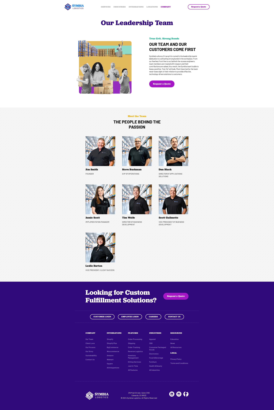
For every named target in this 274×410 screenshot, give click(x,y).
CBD (151, 343)
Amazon (110, 355)
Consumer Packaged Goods (157, 348)
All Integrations (113, 368)
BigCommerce (112, 347)
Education (174, 339)
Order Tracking (134, 347)
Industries (120, 7)
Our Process (90, 347)
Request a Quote (198, 6)
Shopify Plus (112, 343)
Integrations (136, 7)
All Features (133, 370)
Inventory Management (133, 356)
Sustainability (91, 355)
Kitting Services (134, 362)
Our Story (89, 351)
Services (106, 7)
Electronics (154, 354)
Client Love (90, 343)
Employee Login (130, 316)
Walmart (110, 359)
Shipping (131, 343)
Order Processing (135, 339)
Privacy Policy (175, 359)
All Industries (154, 370)
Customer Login (102, 316)
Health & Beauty (155, 366)
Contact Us (174, 316)
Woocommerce (113, 351)
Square (110, 363)
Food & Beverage (156, 358)
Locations (152, 7)
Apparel (152, 339)
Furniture (153, 362)
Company (166, 7)
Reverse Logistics (135, 351)
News (172, 343)
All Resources (176, 347)
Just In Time (133, 366)
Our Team (89, 339)
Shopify (110, 339)
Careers (153, 316)
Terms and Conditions (179, 363)
